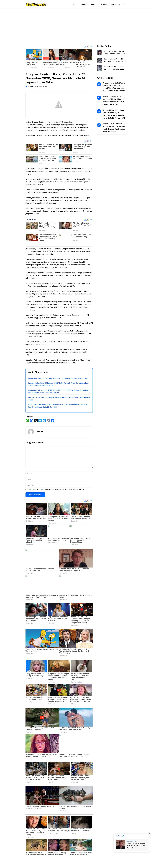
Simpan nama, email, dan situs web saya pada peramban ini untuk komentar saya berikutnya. (56, 489)
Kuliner (94, 4)
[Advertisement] (76, 24)
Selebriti (104, 4)
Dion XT (30, 86)
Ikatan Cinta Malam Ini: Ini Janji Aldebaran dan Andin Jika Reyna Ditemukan (58, 378)
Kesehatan (115, 4)
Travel (74, 4)
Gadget (84, 4)
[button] (125, 4)
